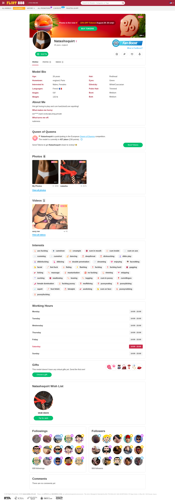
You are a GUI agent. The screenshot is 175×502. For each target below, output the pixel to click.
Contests (57, 8)
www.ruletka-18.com (29, 494)
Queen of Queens (87, 136)
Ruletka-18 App (72, 8)
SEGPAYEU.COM (57, 494)
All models (6, 8)
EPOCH (46, 494)
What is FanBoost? (135, 48)
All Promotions (44, 8)
